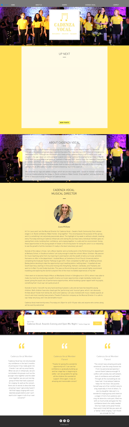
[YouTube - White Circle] (68, 420)
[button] (52, 324)
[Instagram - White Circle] (64, 420)
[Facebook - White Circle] (60, 420)
